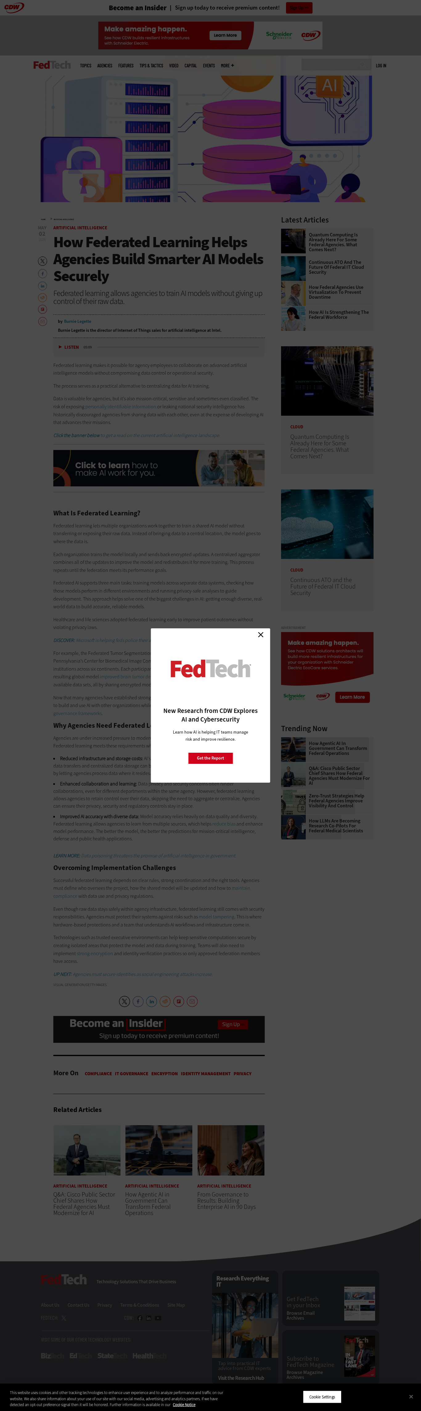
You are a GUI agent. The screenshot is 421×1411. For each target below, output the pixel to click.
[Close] (411, 1396)
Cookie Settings (322, 1396)
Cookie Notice (184, 1404)
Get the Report (210, 758)
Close (260, 634)
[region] (210, 1397)
